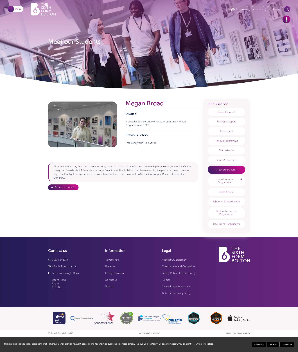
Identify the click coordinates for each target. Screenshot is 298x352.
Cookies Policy (187, 273)
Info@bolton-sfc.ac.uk (64, 266)
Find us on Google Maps (65, 273)
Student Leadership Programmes (226, 213)
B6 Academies (226, 150)
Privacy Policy (169, 273)
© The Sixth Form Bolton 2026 (60, 333)
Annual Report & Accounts (176, 286)
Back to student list (65, 187)
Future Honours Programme (224, 181)
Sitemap (109, 286)
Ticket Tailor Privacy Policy (176, 293)
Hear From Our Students (226, 224)
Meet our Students (226, 169)
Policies (166, 280)
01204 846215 (60, 259)
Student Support (226, 112)
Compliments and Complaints (178, 266)
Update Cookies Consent (149, 333)
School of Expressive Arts (226, 201)
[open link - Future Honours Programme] (241, 179)
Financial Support (226, 121)
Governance (112, 259)
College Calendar (114, 273)
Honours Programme (226, 140)
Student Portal (226, 192)
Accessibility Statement (174, 259)
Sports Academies (226, 160)
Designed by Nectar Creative (238, 333)
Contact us (111, 280)
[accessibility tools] (286, 19)
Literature (110, 266)
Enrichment (226, 131)
